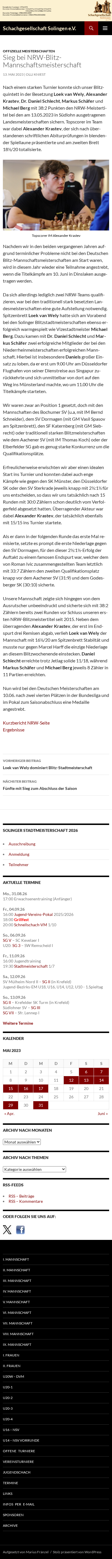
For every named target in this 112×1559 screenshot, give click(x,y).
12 (71, 1080)
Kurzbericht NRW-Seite (26, 722)
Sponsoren (13, 1515)
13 (86, 1080)
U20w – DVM (13, 1376)
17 (40, 1088)
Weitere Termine (18, 1023)
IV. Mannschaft (17, 1291)
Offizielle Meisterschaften (29, 51)
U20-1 (8, 1387)
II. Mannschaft (16, 1270)
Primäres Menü (105, 28)
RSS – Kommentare (26, 1201)
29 (10, 1105)
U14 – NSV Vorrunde (21, 1440)
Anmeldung (19, 854)
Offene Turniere (19, 1451)
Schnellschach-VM (30, 924)
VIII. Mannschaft (18, 1334)
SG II (46, 981)
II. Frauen (11, 1366)
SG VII (8, 1012)
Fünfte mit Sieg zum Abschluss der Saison (40, 785)
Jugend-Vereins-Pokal (33, 914)
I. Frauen (11, 1355)
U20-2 (8, 1398)
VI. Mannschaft (17, 1312)
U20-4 (8, 1419)
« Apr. (9, 1113)
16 (26, 1088)
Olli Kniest (36, 74)
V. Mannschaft (16, 1302)
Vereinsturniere (18, 1461)
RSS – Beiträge (21, 1196)
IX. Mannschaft (17, 1344)
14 (101, 1080)
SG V (7, 940)
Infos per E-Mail (18, 1504)
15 (10, 1088)
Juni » (103, 1113)
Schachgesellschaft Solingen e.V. (39, 28)
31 (40, 1105)
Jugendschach (16, 1472)
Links (7, 1493)
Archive (10, 1525)
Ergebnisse (13, 729)
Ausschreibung (22, 843)
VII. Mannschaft (17, 1323)
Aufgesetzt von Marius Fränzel (26, 1552)
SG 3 (16, 945)
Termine (10, 1483)
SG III (35, 1007)
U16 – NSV (11, 1430)
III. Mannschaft (17, 1280)
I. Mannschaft (16, 1259)
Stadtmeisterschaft (31, 966)
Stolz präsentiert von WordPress (77, 1552)
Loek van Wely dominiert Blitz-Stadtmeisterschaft (47, 764)
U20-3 (8, 1408)
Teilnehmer (19, 864)
